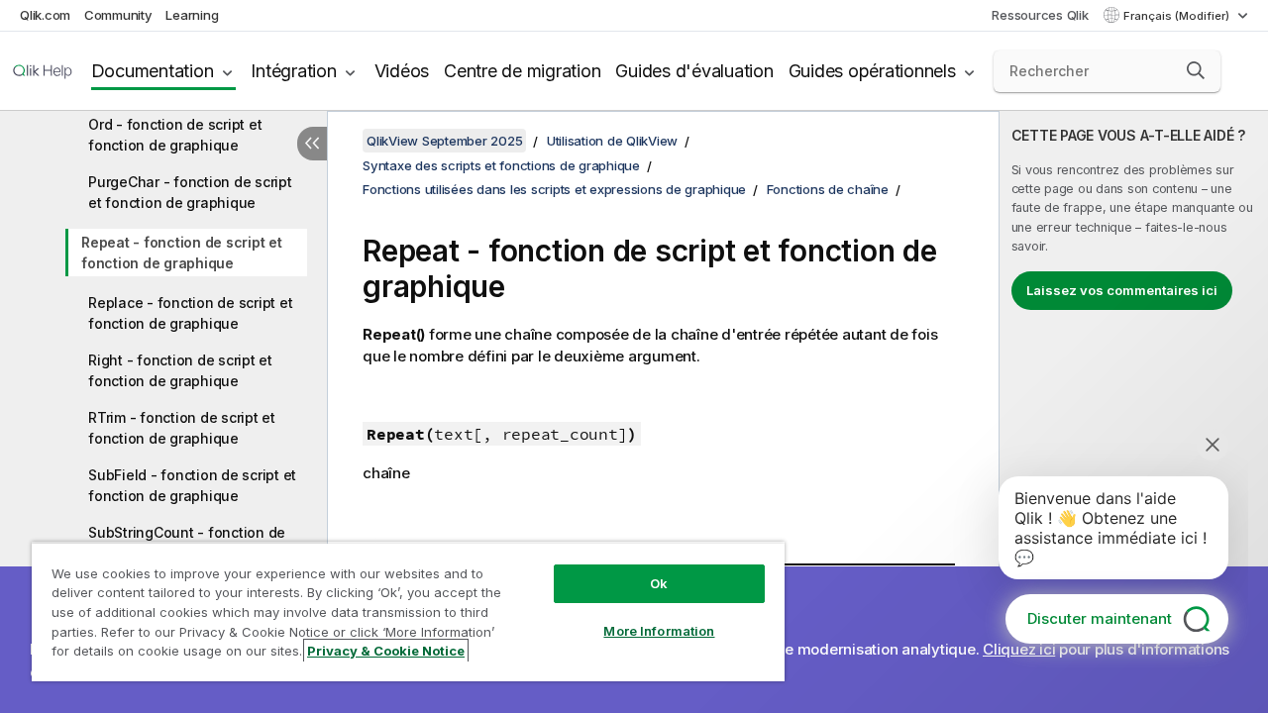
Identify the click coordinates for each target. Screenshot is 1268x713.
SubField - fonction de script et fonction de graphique (192, 485)
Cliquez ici (1019, 649)
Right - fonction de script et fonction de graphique (180, 370)
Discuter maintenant (1099, 618)
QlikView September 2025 (444, 141)
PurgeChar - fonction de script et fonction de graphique (190, 192)
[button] (1196, 70)
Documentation (152, 70)
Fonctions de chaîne (828, 189)
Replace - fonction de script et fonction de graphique (190, 313)
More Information (658, 631)
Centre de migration (522, 70)
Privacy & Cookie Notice (386, 651)
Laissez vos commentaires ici (1121, 290)
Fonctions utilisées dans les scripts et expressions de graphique (554, 189)
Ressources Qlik (1040, 15)
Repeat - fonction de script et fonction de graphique (181, 252)
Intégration (293, 70)
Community (118, 15)
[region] (408, 611)
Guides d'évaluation (694, 70)
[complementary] (1134, 412)
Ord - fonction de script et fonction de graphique (175, 134)
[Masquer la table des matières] (312, 143)
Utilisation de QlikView (612, 141)
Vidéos (402, 70)
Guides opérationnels (872, 70)
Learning (191, 15)
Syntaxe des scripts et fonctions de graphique (501, 165)
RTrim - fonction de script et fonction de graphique (181, 428)
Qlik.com (45, 15)
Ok (659, 583)
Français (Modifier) (1177, 16)
